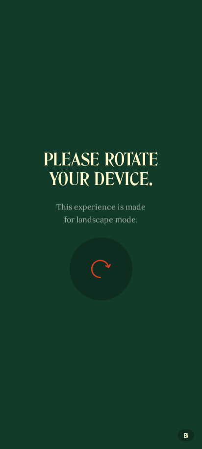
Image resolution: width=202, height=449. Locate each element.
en (186, 435)
